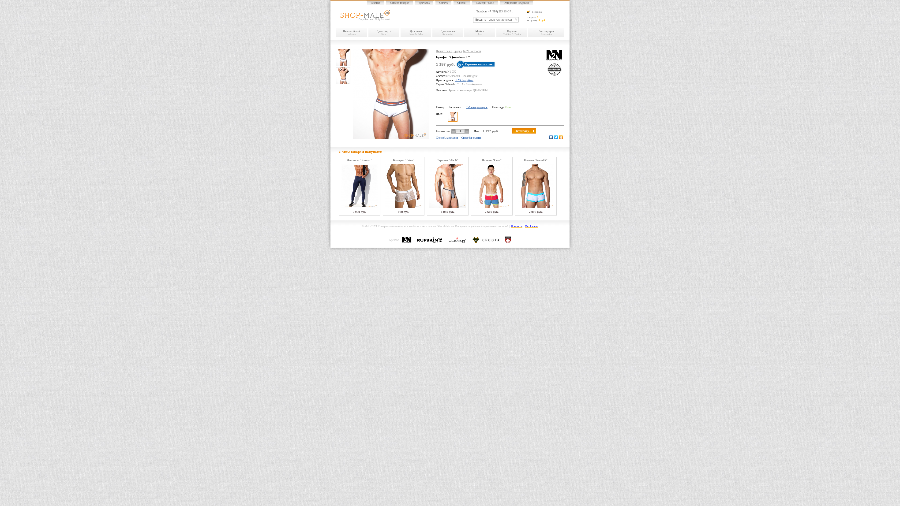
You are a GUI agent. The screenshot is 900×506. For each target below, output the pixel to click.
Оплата (443, 2)
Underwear (351, 32)
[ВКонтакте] (551, 137)
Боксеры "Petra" (403, 160)
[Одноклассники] (561, 137)
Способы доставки (447, 137)
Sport (384, 32)
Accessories (546, 32)
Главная (375, 2)
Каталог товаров (399, 2)
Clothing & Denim (512, 32)
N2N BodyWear (472, 51)
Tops (479, 32)
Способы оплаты (471, 137)
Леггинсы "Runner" (359, 160)
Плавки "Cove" (492, 160)
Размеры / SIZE (485, 2)
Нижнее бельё (444, 51)
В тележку (522, 131)
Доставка (424, 2)
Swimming (448, 32)
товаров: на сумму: (536, 16)
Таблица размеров (477, 107)
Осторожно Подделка (516, 2)
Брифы (458, 51)
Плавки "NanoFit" (536, 160)
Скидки (461, 2)
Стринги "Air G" (448, 160)
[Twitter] (556, 137)
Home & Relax (416, 32)
